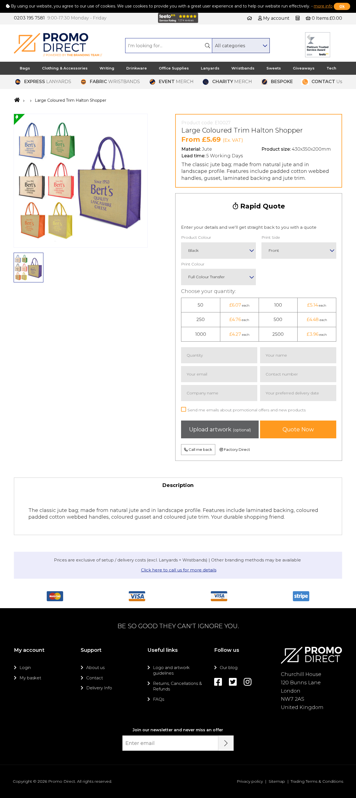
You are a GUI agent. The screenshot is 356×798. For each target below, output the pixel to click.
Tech (331, 68)
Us (327, 81)
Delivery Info (99, 687)
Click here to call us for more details (178, 570)
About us (95, 667)
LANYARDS (47, 81)
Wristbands (242, 68)
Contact (94, 677)
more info (323, 6)
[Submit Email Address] (226, 743)
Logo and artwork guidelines (171, 670)
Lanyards (210, 68)
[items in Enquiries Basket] (298, 18)
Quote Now (298, 429)
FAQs (158, 699)
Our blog (229, 667)
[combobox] (241, 45)
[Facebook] (218, 682)
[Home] (249, 18)
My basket (30, 677)
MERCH (176, 81)
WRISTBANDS (115, 81)
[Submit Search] (207, 45)
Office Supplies (174, 68)
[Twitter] (233, 682)
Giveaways (304, 68)
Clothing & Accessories (65, 68)
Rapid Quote (261, 206)
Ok (342, 6)
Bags (25, 68)
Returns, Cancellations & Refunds (177, 686)
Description (178, 485)
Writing (107, 68)
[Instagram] (247, 682)
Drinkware (136, 68)
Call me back (200, 449)
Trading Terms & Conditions (317, 781)
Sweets (273, 68)
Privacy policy (250, 781)
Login (25, 667)
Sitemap (277, 781)
